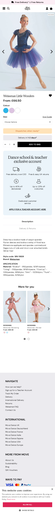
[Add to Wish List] (50, 95)
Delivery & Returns (27, 228)
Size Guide (47, 117)
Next (48, 309)
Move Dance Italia (13, 435)
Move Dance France (14, 432)
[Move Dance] (27, 8)
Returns (8, 403)
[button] (27, 510)
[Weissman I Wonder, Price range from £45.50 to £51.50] (38, 307)
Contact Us (10, 410)
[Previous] (3, 51)
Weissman (15, 259)
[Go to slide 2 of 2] (29, 339)
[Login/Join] (47, 8)
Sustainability (11, 463)
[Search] (8, 8)
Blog (7, 467)
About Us (9, 460)
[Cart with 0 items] (51, 8)
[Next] (51, 51)
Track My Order (12, 393)
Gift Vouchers (11, 470)
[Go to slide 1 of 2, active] (25, 339)
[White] (17, 110)
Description (27, 221)
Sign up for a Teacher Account (18, 390)
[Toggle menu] (4, 8)
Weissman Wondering (11, 328)
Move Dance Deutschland (16, 428)
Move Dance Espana (14, 438)
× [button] (52, 489)
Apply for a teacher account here (27, 209)
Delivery (8, 397)
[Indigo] (6, 110)
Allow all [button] (27, 505)
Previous (5, 309)
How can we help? (13, 387)
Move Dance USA (13, 442)
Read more (11, 499)
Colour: (6, 105)
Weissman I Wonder (34, 328)
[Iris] (11, 110)
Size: (5, 117)
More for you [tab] (26, 286)
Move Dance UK (12, 425)
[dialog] (27, 501)
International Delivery (14, 400)
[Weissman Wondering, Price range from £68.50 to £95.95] (14, 307)
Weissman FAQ (11, 407)
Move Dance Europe (14, 445)
